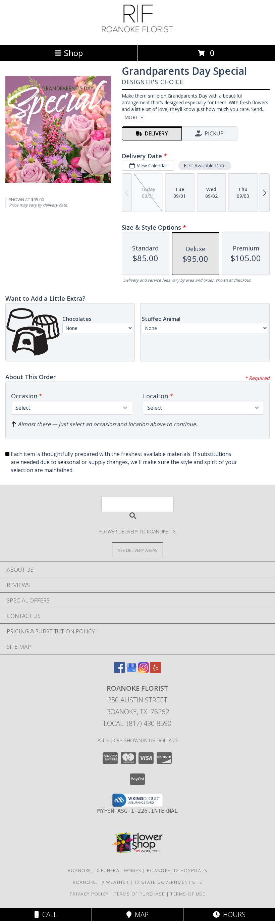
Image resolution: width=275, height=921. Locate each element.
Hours (232, 914)
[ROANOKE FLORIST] (137, 35)
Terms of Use (187, 894)
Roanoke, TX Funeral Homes (105, 870)
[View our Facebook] (119, 671)
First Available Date (205, 165)
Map (140, 914)
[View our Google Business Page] (131, 671)
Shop (73, 52)
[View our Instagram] (143, 671)
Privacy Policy (89, 894)
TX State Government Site (168, 882)
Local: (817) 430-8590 (137, 723)
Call (48, 914)
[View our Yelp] (155, 671)
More (131, 117)
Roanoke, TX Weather (101, 882)
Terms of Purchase (139, 894)
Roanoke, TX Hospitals (177, 870)
